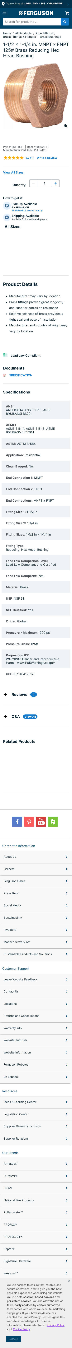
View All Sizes (13, 172)
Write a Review (47, 157)
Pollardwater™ (13, 1212)
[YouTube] (41, 822)
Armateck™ (11, 1163)
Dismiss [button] (13, 1338)
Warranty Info (13, 1028)
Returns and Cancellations (21, 1016)
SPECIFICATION (20, 375)
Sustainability (13, 917)
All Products (23, 33)
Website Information (17, 1052)
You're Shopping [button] (34, 3)
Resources (9, 1091)
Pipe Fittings (45, 33)
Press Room (12, 893)
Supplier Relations (16, 1138)
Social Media (12, 905)
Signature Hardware (17, 1261)
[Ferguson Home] (36, 13)
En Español (11, 1077)
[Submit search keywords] (65, 22)
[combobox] (34, 22)
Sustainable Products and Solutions (28, 954)
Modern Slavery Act (17, 942)
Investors (10, 930)
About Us (10, 856)
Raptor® (9, 1249)
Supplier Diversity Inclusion (22, 1126)
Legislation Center (16, 1114)
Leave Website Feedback (20, 979)
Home (7, 33)
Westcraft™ (11, 1273)
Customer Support (15, 968)
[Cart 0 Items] (67, 13)
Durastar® (10, 1176)
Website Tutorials (15, 1040)
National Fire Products (19, 1200)
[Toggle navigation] (4, 13)
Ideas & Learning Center (20, 1102)
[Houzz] (53, 822)
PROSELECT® (13, 1237)
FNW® (8, 1188)
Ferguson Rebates (16, 1064)
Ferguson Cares (14, 881)
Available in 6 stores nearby (27, 210)
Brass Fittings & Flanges (20, 37)
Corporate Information (18, 846)
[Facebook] (17, 822)
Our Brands (10, 1153)
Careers (9, 869)
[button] (69, 1281)
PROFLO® (10, 1224)
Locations (10, 1004)
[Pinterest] (29, 822)
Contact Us (11, 991)
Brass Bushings (50, 37)
